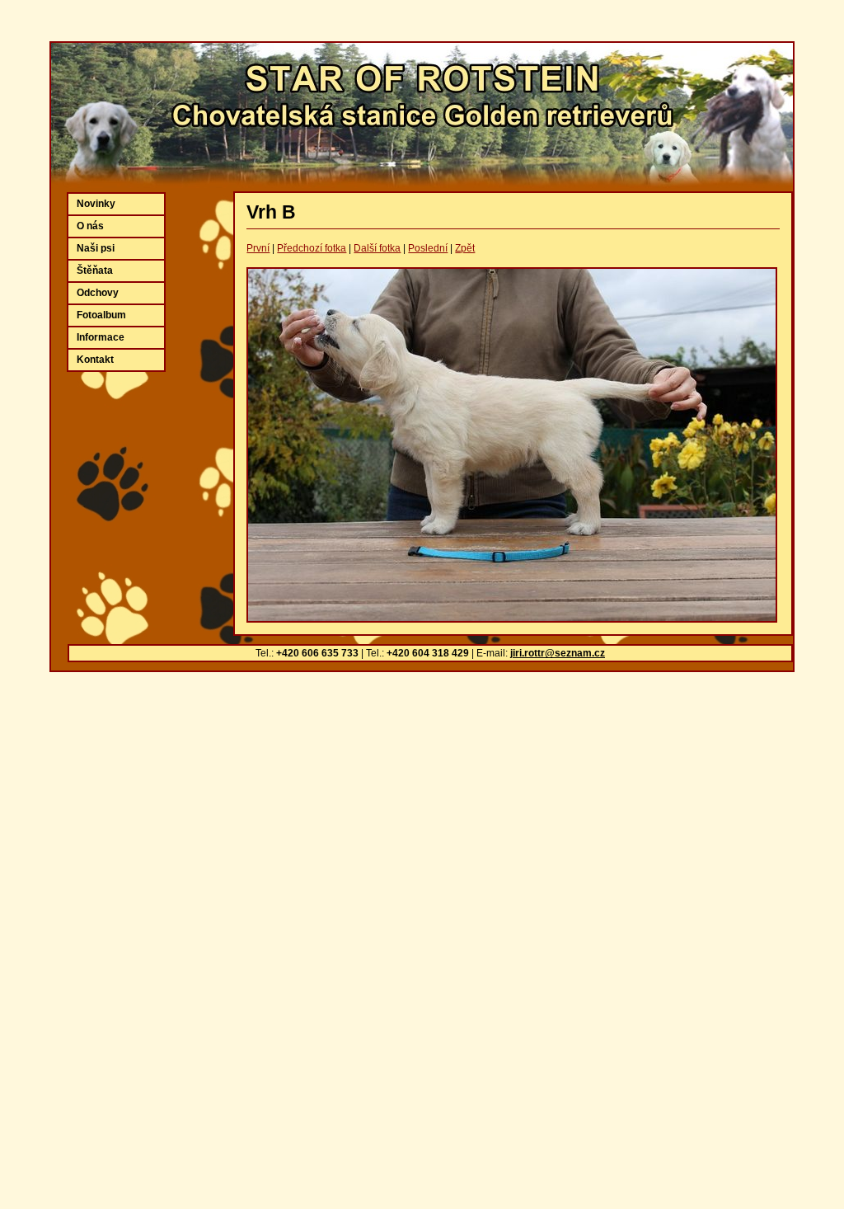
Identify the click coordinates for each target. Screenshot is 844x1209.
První (258, 248)
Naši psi (96, 248)
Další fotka (377, 248)
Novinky (96, 203)
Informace (100, 337)
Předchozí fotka (311, 248)
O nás (90, 226)
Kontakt (95, 359)
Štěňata (95, 270)
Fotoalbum (101, 315)
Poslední (428, 248)
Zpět (465, 248)
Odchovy (98, 293)
